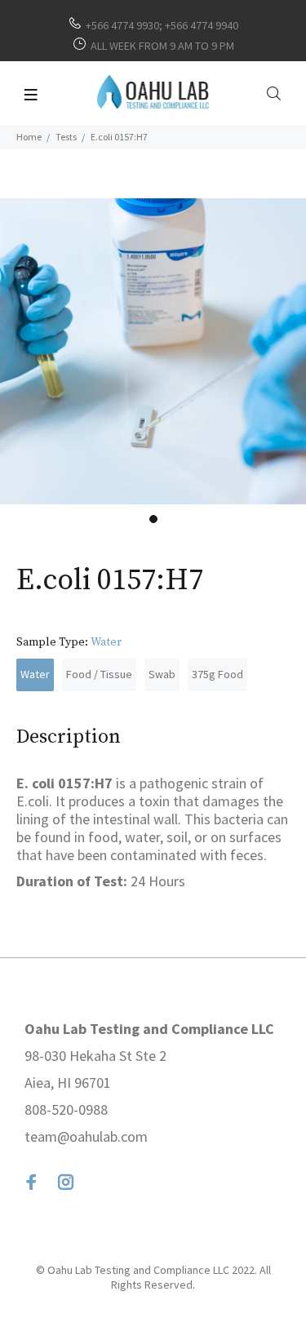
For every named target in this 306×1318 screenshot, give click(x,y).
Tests (66, 137)
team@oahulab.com (86, 1136)
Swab (162, 674)
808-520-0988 (66, 1109)
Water (35, 674)
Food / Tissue (99, 674)
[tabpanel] (153, 351)
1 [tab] (153, 519)
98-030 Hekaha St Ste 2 (95, 1055)
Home (29, 137)
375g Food (217, 674)
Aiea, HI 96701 (67, 1082)
